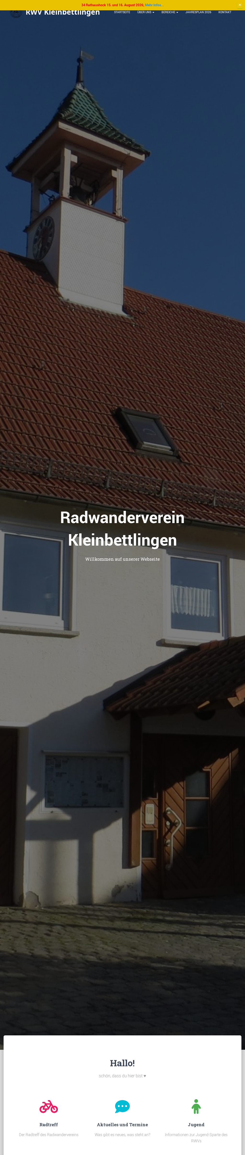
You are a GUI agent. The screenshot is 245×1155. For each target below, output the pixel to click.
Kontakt (224, 12)
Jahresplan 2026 (198, 12)
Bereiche (168, 12)
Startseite (122, 12)
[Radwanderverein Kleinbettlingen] (55, 12)
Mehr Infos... (154, 5)
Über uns (144, 12)
